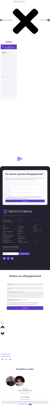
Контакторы (20, 231)
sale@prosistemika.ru (38, 220)
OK (30, 404)
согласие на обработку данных (29, 197)
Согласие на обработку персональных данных (23, 267)
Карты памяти (21, 236)
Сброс (5, 77)
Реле (19, 235)
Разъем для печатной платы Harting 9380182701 (33, 92)
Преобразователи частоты (8, 242)
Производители (6, 338)
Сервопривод (6, 238)
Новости (35, 228)
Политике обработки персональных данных (18, 198)
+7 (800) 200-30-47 (22, 220)
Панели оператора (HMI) (8, 231)
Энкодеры (20, 233)
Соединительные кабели (8, 235)
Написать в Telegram (25, 393)
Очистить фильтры (9, 100)
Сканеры (20, 240)
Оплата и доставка (37, 229)
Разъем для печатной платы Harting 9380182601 (33, 150)
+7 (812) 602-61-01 (22, 221)
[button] (10, 62)
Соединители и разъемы (23, 242)
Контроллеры (6, 228)
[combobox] (19, 1)
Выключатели (21, 228)
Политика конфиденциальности (8, 267)
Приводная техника (7, 240)
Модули (4, 226)
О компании (4, 340)
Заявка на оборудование (38, 242)
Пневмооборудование (7, 236)
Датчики (4, 233)
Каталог (35, 226)
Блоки (4, 229)
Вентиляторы (21, 226)
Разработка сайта (37, 267)
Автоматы (20, 229)
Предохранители (21, 238)
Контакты (35, 231)
